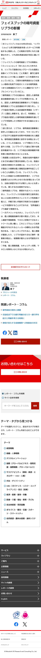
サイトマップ (24, 645)
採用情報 (4, 577)
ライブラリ (14, 8)
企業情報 (4, 566)
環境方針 (23, 639)
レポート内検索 (7, 588)
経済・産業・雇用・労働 (11, 18)
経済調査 (26, 8)
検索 (35, 406)
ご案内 (4, 561)
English (4, 599)
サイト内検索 (6, 583)
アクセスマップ (5, 645)
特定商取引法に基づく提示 (28, 633)
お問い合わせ (6, 593)
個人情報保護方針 (5, 639)
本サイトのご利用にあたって (8, 633)
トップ (4, 8)
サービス (4, 550)
